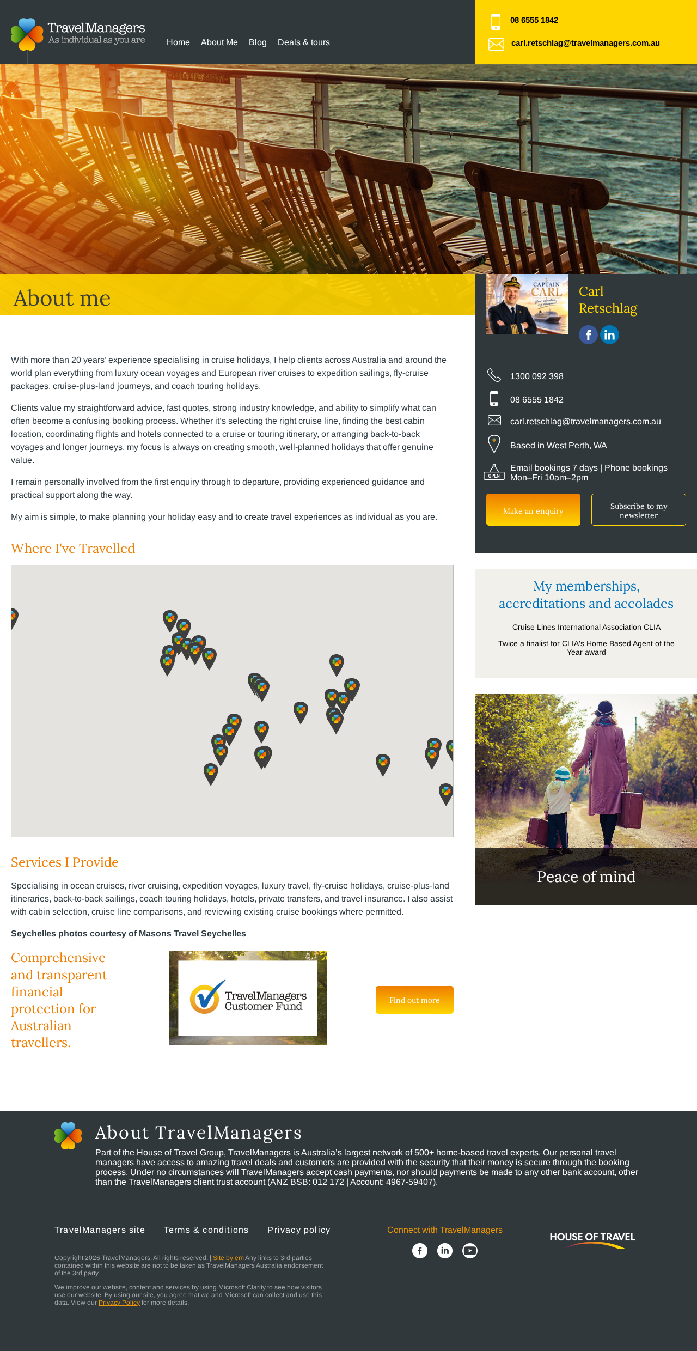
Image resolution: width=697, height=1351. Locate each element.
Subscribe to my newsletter (638, 510)
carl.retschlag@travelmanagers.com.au (585, 42)
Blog (258, 42)
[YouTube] (470, 1252)
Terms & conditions (206, 1229)
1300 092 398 (537, 376)
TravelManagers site (99, 1229)
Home (178, 42)
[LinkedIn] (445, 1252)
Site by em (228, 1258)
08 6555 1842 (534, 20)
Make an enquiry (533, 511)
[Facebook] (419, 1252)
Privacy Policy (119, 1302)
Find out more (414, 1000)
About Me (219, 42)
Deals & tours (304, 42)
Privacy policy (299, 1229)
